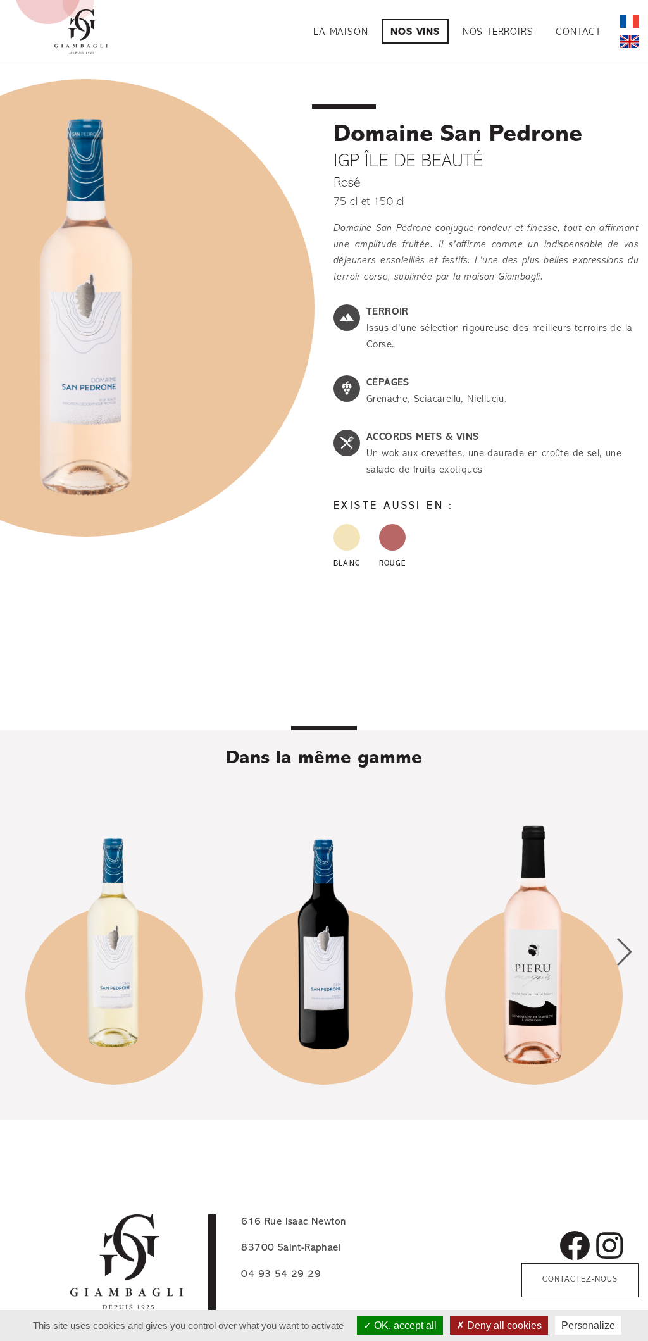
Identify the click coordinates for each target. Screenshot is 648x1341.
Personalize (588, 1325)
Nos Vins (414, 32)
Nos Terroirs (498, 32)
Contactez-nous (580, 1279)
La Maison (340, 32)
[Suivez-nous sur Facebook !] (574, 1249)
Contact (578, 32)
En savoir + (114, 1049)
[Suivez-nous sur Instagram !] (609, 1249)
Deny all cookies (503, 1325)
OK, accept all (404, 1325)
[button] (624, 952)
